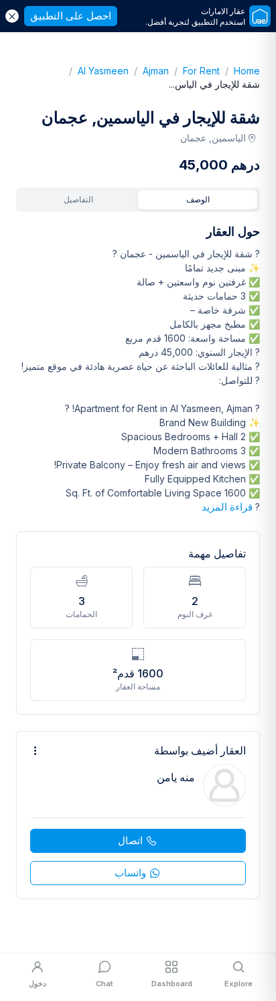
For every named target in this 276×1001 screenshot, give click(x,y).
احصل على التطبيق (70, 15)
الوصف (198, 199)
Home (240, 70)
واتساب (130, 872)
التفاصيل (78, 199)
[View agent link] (138, 815)
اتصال (130, 840)
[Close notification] (12, 16)
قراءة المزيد (227, 506)
